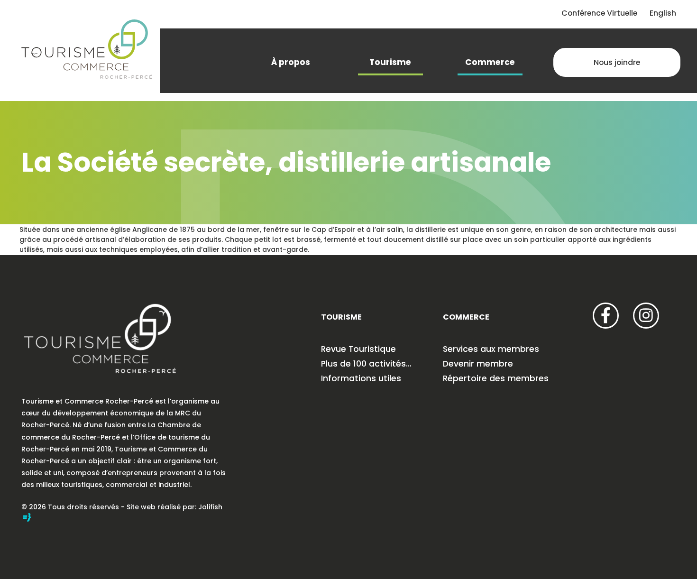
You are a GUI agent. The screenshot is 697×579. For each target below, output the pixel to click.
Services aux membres (491, 349)
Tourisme (390, 62)
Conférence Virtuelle (599, 13)
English (663, 13)
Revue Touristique (358, 349)
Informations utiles (361, 378)
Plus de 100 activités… (366, 363)
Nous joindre (617, 62)
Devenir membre (478, 363)
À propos (290, 62)
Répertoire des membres (496, 378)
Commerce (490, 62)
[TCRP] (86, 48)
